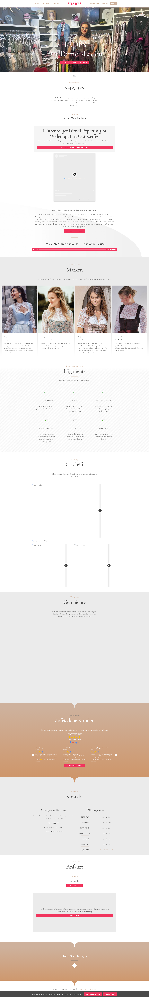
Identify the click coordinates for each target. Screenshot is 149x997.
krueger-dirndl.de (10, 340)
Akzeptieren (74, 915)
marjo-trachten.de (84, 340)
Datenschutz (92, 989)
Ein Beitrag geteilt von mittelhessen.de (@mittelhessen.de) (74, 199)
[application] (74, 249)
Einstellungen (77, 994)
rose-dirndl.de (119, 340)
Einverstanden (93, 994)
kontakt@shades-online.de (53, 832)
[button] (116, 755)
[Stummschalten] (111, 249)
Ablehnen (110, 994)
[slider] (72, 249)
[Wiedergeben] (34, 249)
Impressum (83, 989)
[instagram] (74, 965)
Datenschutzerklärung (85, 912)
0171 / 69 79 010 (53, 823)
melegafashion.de (47, 340)
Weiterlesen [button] (37, 761)
